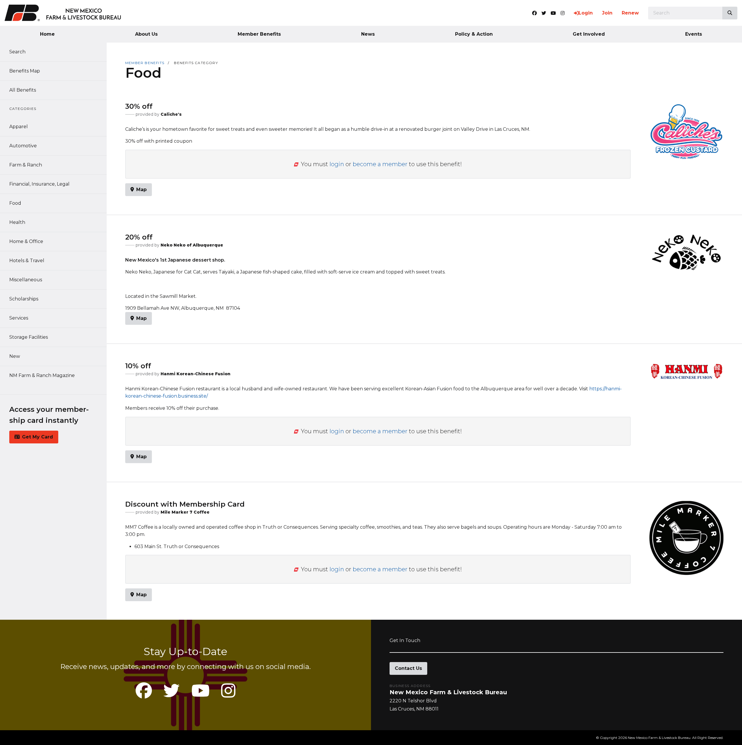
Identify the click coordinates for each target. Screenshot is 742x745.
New (14, 356)
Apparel (18, 126)
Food (15, 203)
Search (17, 52)
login (337, 164)
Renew (630, 13)
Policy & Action (474, 34)
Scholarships (23, 299)
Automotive (23, 145)
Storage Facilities (28, 337)
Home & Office (26, 241)
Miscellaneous (25, 279)
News (368, 34)
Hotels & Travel (26, 260)
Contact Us (408, 668)
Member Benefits (259, 34)
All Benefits (22, 90)
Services (18, 318)
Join (607, 13)
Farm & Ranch (25, 165)
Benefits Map (24, 71)
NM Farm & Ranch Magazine (42, 375)
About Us (146, 34)
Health (17, 222)
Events (693, 34)
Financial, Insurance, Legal (39, 184)
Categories (22, 108)
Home (47, 34)
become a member (380, 164)
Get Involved (589, 34)
